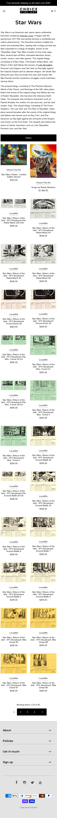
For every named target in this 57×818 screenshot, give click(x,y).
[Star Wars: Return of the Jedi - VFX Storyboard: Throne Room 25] (43, 299)
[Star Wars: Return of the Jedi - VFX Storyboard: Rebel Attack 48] (43, 254)
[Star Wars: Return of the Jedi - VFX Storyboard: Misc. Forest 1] (14, 436)
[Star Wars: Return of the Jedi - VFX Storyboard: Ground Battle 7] (43, 527)
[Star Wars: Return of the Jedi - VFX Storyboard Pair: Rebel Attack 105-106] (14, 203)
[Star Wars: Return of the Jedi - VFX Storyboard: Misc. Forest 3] (43, 390)
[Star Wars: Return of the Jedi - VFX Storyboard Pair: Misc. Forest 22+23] (14, 340)
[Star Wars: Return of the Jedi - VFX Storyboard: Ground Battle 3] (43, 572)
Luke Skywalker (45, 65)
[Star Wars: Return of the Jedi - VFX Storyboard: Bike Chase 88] (43, 618)
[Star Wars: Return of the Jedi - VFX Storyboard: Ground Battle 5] (14, 572)
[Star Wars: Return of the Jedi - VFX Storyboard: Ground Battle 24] (43, 481)
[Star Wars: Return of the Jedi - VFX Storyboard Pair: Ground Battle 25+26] (14, 476)
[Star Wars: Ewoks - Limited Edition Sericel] (14, 154)
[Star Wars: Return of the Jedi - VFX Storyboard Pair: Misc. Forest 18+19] (14, 385)
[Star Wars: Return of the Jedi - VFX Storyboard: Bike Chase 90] (14, 618)
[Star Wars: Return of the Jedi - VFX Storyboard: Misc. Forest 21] (43, 345)
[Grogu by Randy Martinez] (43, 161)
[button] (28, 137)
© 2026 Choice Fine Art (28, 807)
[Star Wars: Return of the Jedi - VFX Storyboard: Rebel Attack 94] (43, 208)
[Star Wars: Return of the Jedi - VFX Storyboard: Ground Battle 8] (14, 527)
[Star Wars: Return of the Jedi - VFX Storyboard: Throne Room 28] (14, 299)
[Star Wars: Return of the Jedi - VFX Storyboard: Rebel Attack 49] (14, 254)
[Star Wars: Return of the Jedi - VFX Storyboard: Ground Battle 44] (43, 436)
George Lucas (26, 36)
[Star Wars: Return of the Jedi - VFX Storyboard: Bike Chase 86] (43, 663)
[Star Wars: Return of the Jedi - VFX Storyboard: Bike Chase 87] (14, 663)
